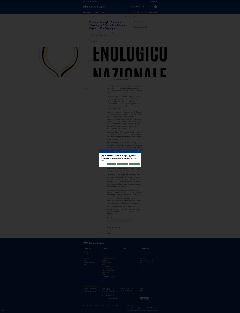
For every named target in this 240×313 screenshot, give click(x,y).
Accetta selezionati (122, 164)
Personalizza (111, 164)
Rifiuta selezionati (134, 164)
